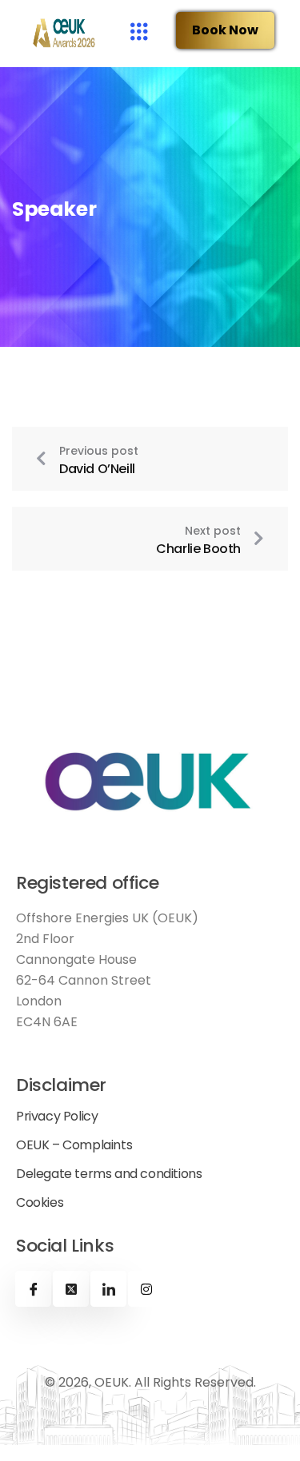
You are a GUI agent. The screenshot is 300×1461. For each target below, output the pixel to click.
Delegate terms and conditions (109, 1174)
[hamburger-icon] (139, 34)
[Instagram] (146, 1289)
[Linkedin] (108, 1289)
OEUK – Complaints (74, 1145)
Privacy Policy (57, 1116)
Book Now (225, 30)
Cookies (39, 1202)
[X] (71, 1289)
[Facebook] (33, 1289)
